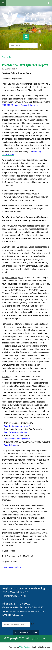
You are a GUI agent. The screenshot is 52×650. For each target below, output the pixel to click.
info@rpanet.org (17, 615)
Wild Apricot (24, 647)
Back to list (6, 57)
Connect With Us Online (26, 632)
